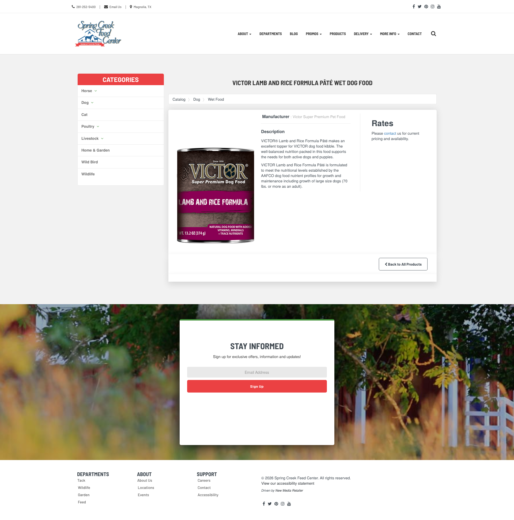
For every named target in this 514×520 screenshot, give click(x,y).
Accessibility (208, 494)
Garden (84, 494)
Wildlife (88, 174)
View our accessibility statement (287, 483)
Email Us (115, 7)
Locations (146, 487)
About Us (144, 480)
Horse (87, 90)
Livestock (90, 138)
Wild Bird (89, 162)
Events (143, 494)
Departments (270, 33)
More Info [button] (388, 33)
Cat (84, 114)
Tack (81, 480)
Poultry (88, 126)
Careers (204, 480)
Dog (85, 102)
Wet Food (216, 99)
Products (338, 33)
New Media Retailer (289, 490)
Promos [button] (312, 33)
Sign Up (257, 386)
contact (390, 133)
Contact (415, 33)
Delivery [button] (361, 33)
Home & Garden (95, 150)
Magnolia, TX (142, 7)
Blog (294, 33)
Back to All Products (404, 264)
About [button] (243, 33)
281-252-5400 (86, 7)
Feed (82, 502)
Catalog (179, 99)
